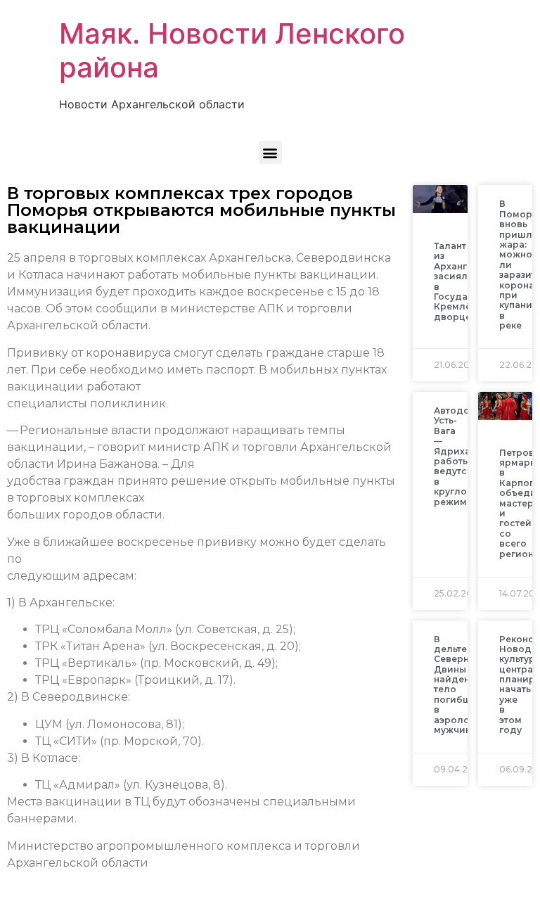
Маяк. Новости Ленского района (232, 50)
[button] (270, 152)
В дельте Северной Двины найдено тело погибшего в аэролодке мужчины (460, 685)
